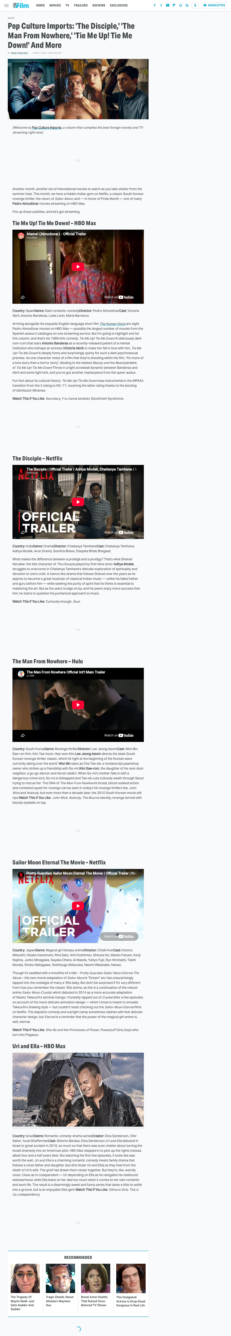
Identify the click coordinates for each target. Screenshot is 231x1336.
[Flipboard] (174, 6)
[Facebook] (155, 6)
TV (67, 5)
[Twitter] (161, 6)
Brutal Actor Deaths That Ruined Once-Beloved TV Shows (94, 1301)
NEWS (40, 5)
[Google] (181, 6)
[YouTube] (168, 6)
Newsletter (216, 5)
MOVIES (55, 5)
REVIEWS (98, 5)
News (11, 18)
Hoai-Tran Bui (19, 53)
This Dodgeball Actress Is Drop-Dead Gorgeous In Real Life (130, 1301)
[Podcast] (195, 5)
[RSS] (187, 6)
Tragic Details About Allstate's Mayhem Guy (59, 1301)
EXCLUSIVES (119, 5)
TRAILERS (81, 5)
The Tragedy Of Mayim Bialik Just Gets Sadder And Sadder (22, 1303)
